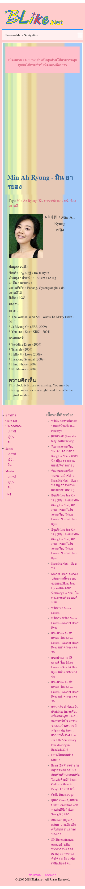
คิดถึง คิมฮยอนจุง (62, 795)
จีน (10, 442)
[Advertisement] (42, 123)
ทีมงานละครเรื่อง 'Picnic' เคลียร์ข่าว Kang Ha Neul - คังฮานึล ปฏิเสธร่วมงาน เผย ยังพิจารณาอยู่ (64, 456)
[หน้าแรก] (34, 25)
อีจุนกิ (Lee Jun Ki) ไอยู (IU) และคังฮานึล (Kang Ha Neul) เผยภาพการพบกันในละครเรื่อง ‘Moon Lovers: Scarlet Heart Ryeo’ (65, 509)
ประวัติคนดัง (13, 426)
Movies (9, 471)
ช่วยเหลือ (35, 875)
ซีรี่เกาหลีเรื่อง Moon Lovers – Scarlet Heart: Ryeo (65, 623)
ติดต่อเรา (50, 875)
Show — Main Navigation (21, 35)
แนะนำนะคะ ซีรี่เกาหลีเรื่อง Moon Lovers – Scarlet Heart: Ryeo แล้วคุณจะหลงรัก (65, 642)
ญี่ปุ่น (11, 437)
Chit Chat (11, 421)
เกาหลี (12, 431)
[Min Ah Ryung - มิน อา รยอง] (26, 256)
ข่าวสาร (10, 415)
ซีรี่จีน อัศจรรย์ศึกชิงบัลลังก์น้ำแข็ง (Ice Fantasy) (64, 425)
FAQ (8, 494)
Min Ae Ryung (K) (29, 200)
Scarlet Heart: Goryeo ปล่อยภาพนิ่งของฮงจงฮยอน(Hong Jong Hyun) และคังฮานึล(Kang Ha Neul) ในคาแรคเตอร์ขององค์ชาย (65, 588)
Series (9, 449)
